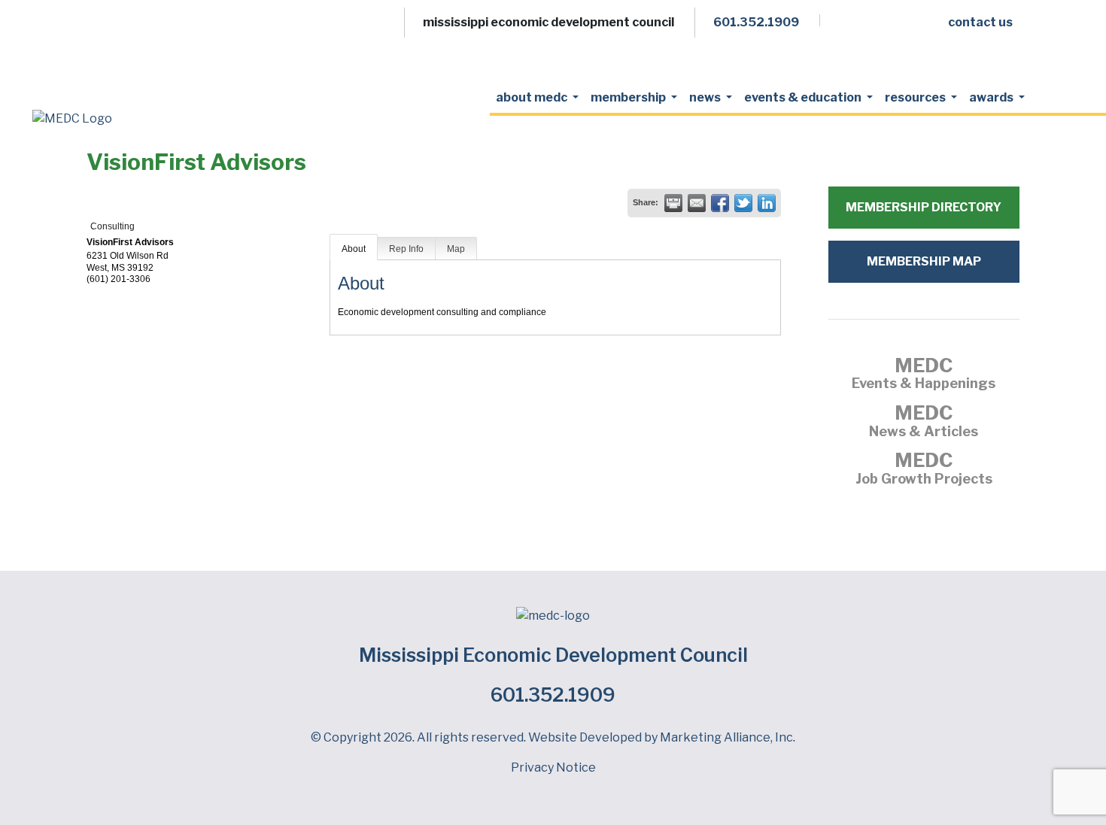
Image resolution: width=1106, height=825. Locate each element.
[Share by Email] (697, 203)
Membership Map (924, 261)
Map (456, 249)
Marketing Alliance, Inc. (727, 737)
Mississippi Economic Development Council (553, 655)
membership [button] (629, 97)
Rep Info (406, 249)
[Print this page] (673, 203)
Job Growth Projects (923, 470)
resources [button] (916, 97)
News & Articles (923, 422)
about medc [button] (533, 97)
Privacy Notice (553, 767)
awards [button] (992, 97)
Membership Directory (923, 207)
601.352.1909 (553, 695)
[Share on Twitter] (743, 203)
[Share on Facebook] (720, 203)
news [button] (706, 97)
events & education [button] (804, 97)
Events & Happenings (923, 375)
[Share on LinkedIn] (767, 203)
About (354, 249)
